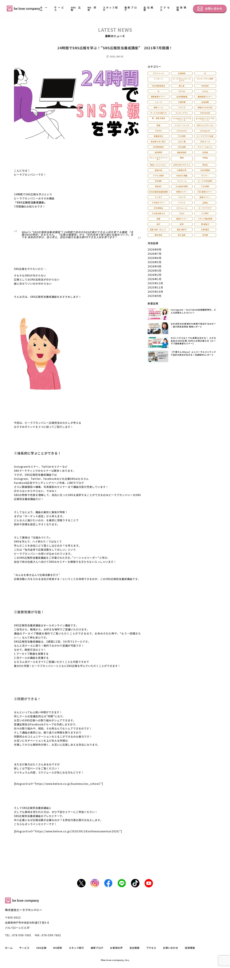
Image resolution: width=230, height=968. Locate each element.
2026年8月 (154, 249)
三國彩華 (182, 102)
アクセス (165, 8)
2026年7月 (154, 253)
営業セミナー (205, 197)
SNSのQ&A (205, 113)
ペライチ (182, 107)
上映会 (205, 202)
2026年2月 (154, 274)
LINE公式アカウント (181, 164)
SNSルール (205, 141)
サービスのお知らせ (158, 113)
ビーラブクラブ (205, 208)
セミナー (205, 175)
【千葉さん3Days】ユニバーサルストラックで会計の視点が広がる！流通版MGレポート (193, 353)
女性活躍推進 (181, 96)
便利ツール (158, 107)
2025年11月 (155, 287)
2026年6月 (154, 258)
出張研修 (182, 73)
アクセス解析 (158, 175)
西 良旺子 (205, 224)
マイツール (181, 181)
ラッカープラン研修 (205, 78)
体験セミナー (181, 191)
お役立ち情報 (181, 175)
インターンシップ (181, 125)
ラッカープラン (181, 113)
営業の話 (158, 170)
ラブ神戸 (205, 213)
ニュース (158, 102)
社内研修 (158, 152)
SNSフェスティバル (205, 125)
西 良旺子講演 (158, 118)
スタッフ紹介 (110, 8)
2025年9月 (154, 296)
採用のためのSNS (205, 107)
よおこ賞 (182, 141)
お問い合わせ (213, 8)
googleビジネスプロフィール (205, 119)
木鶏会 (205, 157)
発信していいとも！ (158, 164)
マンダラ (158, 197)
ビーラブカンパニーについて (182, 79)
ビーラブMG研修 (205, 181)
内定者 (205, 152)
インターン (158, 78)
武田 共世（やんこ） (158, 229)
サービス (59, 8)
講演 (182, 157)
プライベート (158, 73)
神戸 (158, 224)
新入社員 (182, 235)
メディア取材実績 (205, 218)
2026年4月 (154, 266)
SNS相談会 (158, 208)
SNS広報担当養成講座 (158, 191)
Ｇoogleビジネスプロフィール (181, 119)
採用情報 (181, 8)
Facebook (182, 130)
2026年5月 (154, 262)
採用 (158, 218)
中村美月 (205, 86)
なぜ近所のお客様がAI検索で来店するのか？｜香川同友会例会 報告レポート (193, 325)
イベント (182, 202)
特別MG (158, 186)
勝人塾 (182, 86)
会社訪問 (205, 102)
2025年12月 (155, 283)
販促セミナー (181, 218)
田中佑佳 (158, 235)
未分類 (205, 235)
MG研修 (92, 8)
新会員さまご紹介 (158, 141)
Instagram (205, 130)
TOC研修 (182, 136)
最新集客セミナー (158, 96)
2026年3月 (154, 270)
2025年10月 (155, 291)
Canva (205, 91)
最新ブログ (130, 8)
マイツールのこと (205, 147)
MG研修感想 (158, 147)
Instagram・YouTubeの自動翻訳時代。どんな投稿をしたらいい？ (193, 311)
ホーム (43, 8)
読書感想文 (158, 136)
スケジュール (181, 208)
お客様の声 (181, 170)
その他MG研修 (182, 186)
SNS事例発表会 (158, 86)
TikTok (181, 91)
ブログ (182, 213)
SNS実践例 (205, 170)
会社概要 (148, 8)
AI (205, 73)
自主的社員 (181, 152)
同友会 (205, 164)
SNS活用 (182, 147)
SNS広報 (76, 8)
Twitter (158, 130)
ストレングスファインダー (158, 158)
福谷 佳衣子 (182, 229)
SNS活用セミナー (205, 191)
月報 (158, 125)
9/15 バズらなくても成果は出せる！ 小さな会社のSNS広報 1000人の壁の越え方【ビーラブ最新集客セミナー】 (193, 340)
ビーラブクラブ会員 (205, 136)
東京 (182, 224)
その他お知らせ (158, 213)
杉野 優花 (205, 229)
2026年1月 (154, 279)
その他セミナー (158, 202)
